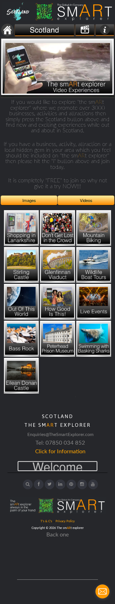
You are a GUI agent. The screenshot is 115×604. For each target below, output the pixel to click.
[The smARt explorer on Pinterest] (71, 484)
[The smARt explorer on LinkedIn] (60, 484)
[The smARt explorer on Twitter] (49, 484)
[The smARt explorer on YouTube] (93, 484)
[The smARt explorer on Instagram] (82, 484)
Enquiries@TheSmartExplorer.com (60, 434)
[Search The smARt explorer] (28, 484)
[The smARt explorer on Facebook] (39, 484)
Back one (57, 535)
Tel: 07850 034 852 (60, 443)
